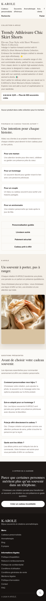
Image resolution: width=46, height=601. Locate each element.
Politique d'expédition (10, 557)
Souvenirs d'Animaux (18, 10)
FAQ (3, 587)
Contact (4, 584)
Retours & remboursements (12, 560)
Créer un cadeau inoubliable (23, 504)
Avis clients (39, 10)
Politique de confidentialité (12, 564)
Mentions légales (8, 576)
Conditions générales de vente (14, 572)
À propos (5, 546)
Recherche (5, 16)
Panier (42, 16)
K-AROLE (8, 4)
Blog (3, 542)
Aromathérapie (29, 8)
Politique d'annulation (10, 580)
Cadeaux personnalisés (6, 10)
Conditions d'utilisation (10, 568)
